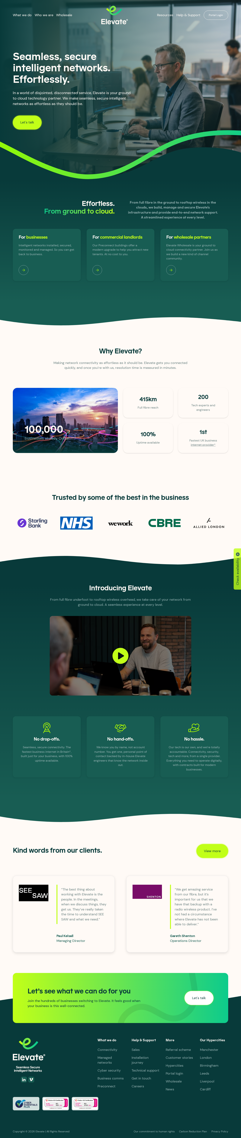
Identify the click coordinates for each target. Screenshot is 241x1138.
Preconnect (106, 1086)
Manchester (209, 1050)
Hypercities (174, 1065)
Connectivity (107, 1050)
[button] (22, 15)
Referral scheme (178, 1050)
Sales (136, 1050)
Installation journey (140, 1060)
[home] (114, 15)
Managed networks (105, 1060)
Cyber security (109, 1070)
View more (212, 851)
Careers (138, 1086)
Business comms (111, 1078)
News (170, 1089)
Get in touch (141, 1078)
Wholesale (64, 15)
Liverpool (207, 1081)
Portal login (174, 1073)
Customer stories (179, 1058)
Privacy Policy (219, 1131)
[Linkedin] (24, 1079)
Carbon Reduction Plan (193, 1131)
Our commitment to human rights (154, 1131)
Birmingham (209, 1065)
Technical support (145, 1070)
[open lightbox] (120, 656)
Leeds (204, 1073)
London (206, 1058)
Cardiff (205, 1089)
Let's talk (27, 122)
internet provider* (203, 445)
